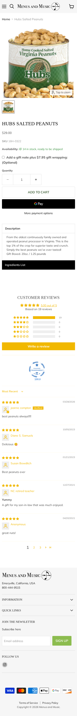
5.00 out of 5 (49, 305)
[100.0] (37, 369)
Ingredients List (15, 265)
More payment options (38, 213)
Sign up (61, 641)
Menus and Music (49, 707)
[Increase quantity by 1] (35, 179)
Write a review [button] (39, 346)
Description (12, 228)
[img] (10, 402)
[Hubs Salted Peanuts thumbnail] (8, 107)
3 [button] (40, 547)
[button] (21, 317)
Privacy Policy (50, 702)
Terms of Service (28, 702)
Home (6, 19)
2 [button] (34, 547)
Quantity (7, 170)
